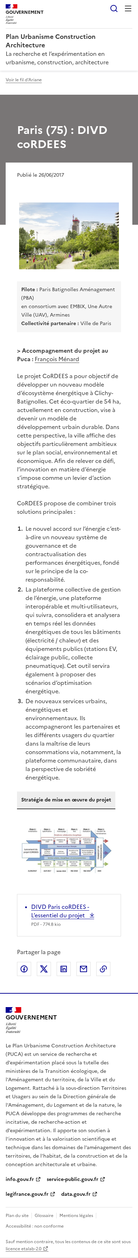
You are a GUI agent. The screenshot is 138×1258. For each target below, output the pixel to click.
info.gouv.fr (20, 1179)
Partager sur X (44, 969)
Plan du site (17, 1215)
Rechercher (114, 8)
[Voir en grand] (69, 236)
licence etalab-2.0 (23, 1249)
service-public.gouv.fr (72, 1179)
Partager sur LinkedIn (64, 969)
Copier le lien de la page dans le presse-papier (103, 969)
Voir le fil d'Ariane (24, 80)
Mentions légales (76, 1215)
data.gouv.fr (76, 1194)
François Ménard (57, 359)
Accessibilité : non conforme (35, 1226)
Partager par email (83, 969)
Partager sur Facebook (24, 969)
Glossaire (44, 1215)
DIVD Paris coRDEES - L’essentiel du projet (60, 911)
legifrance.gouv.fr (27, 1194)
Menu (128, 8)
